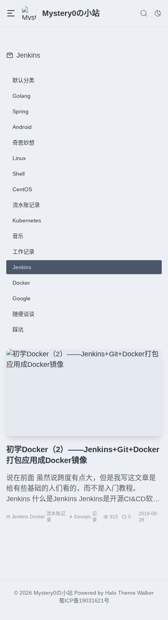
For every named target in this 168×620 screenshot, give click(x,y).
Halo (110, 593)
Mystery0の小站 (53, 593)
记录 (94, 517)
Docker (37, 517)
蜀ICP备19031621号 (84, 600)
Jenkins (20, 517)
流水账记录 (55, 517)
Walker (145, 593)
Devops (82, 517)
